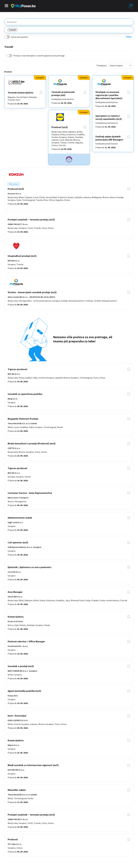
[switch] (7, 37)
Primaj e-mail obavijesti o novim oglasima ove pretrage (39, 55)
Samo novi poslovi (19, 37)
